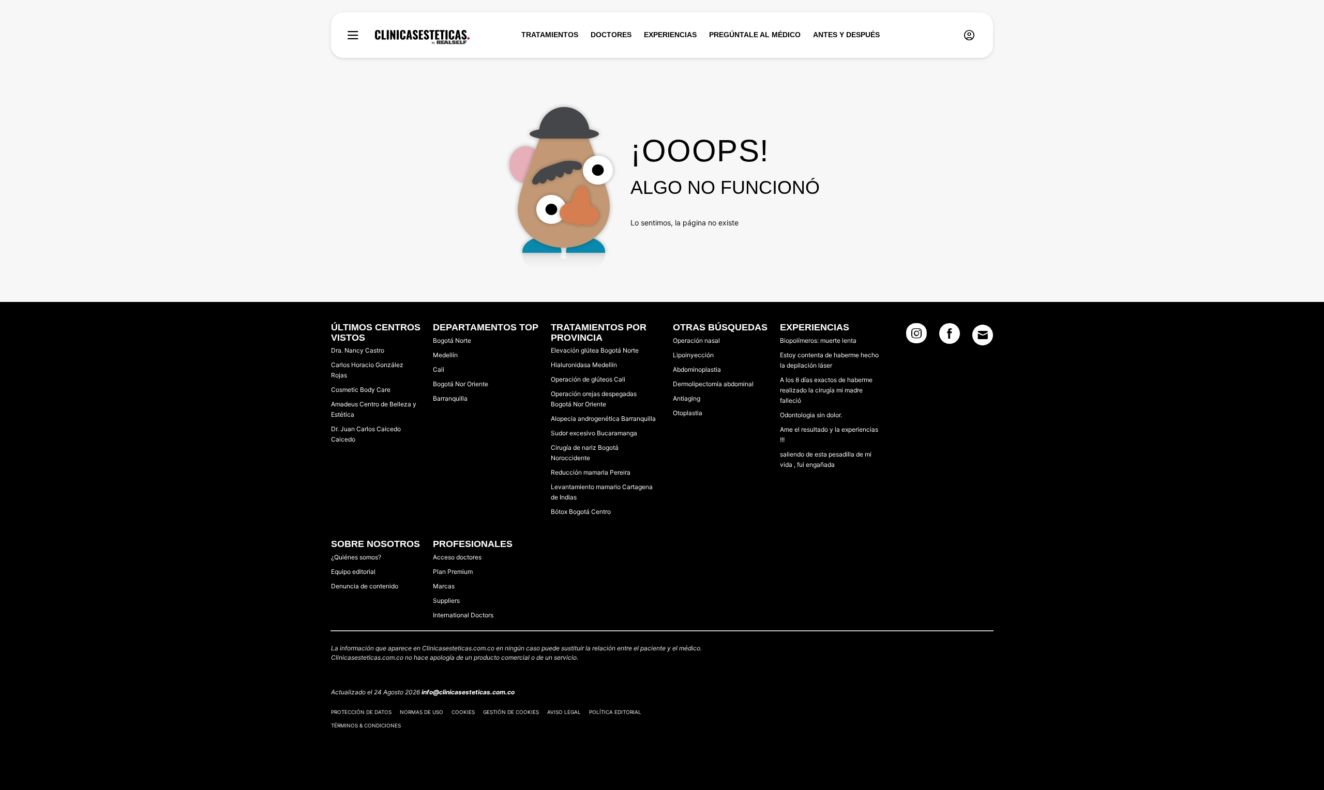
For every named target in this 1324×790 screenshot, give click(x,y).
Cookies (463, 712)
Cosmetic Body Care (360, 389)
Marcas (444, 586)
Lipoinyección (693, 355)
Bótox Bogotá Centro (581, 511)
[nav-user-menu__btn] (969, 35)
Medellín (445, 355)
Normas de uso (421, 712)
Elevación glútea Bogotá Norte (595, 350)
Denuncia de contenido (364, 586)
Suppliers (446, 600)
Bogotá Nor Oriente (460, 384)
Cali (438, 369)
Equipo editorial (353, 571)
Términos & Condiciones (366, 725)
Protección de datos (361, 712)
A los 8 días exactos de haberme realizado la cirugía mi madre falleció (826, 390)
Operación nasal (696, 340)
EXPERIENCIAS (670, 35)
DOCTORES (611, 35)
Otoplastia (687, 413)
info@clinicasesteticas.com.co (468, 692)
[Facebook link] (949, 336)
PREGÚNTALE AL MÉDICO (755, 35)
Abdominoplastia (697, 369)
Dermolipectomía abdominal (713, 384)
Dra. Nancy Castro (357, 350)
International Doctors (463, 615)
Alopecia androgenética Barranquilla (603, 418)
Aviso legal (564, 712)
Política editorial (615, 712)
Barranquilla (450, 398)
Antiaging (686, 398)
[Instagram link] (916, 336)
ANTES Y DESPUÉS (846, 35)
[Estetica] (422, 37)
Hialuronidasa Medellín (584, 365)
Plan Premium (453, 571)
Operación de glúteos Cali (588, 379)
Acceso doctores (457, 557)
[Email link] (982, 335)
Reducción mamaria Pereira (590, 472)
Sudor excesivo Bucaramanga (594, 433)
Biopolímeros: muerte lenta (818, 340)
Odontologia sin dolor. (811, 415)
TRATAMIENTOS (549, 35)
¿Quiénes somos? (356, 557)
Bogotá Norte (452, 340)
